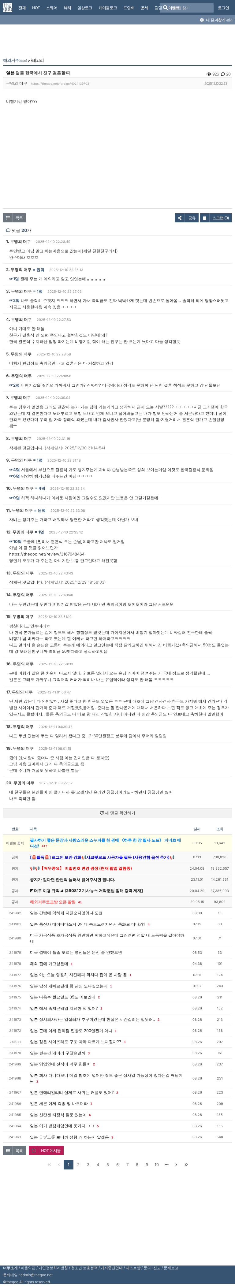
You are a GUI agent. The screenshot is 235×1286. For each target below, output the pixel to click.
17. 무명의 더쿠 (19, 691)
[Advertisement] (117, 42)
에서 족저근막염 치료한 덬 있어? (68, 1008)
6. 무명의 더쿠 (19, 375)
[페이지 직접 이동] (166, 1164)
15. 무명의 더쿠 (19, 616)
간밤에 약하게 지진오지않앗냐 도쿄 (71, 912)
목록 (19, 217)
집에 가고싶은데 (53, 963)
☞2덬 (14, 300)
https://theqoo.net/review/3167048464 (46, 554)
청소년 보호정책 (84, 1268)
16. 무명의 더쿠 (20, 663)
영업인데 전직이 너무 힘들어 (65, 1063)
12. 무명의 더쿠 (19, 532)
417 (44, 846)
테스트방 (133, 1268)
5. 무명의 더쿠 (19, 353)
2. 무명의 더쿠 (19, 269)
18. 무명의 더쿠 (20, 726)
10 (157, 1164)
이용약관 (28, 1268)
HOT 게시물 (51, 1150)
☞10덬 (15, 541)
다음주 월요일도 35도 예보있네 (67, 996)
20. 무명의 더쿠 (20, 782)
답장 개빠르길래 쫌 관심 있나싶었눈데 (73, 985)
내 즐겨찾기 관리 (219, 19)
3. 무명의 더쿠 (19, 291)
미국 (34, 935)
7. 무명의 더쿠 (18, 397)
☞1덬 (14, 278)
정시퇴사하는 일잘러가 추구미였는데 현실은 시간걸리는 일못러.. (97, 1019)
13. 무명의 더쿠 (20, 573)
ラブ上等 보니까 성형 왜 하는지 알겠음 (74, 1137)
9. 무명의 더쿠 (19, 460)
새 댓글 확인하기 (119, 812)
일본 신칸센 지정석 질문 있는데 (58, 1114)
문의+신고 (152, 1268)
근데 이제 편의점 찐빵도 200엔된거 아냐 (75, 1030)
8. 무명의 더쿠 (19, 438)
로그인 (223, 7)
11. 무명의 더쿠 (19, 510)
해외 (34, 963)
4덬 (42, 488)
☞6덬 (14, 476)
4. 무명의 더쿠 (19, 319)
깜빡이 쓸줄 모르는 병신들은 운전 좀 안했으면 (80, 952)
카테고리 (23, 60)
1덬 (40, 291)
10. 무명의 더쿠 (20, 488)
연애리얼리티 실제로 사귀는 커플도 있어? (76, 1092)
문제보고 (171, 1268)
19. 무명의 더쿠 (20, 748)
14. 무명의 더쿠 (20, 594)
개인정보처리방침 (53, 1268)
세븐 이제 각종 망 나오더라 (63, 1103)
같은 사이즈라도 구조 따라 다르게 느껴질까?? (80, 1041)
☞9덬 (14, 497)
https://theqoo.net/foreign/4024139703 (60, 83)
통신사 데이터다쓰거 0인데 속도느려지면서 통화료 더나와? (92, 924)
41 (80, 902)
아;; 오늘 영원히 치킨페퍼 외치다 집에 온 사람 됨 (83, 974)
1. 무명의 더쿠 (18, 241)
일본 (10, 72)
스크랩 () (220, 217)
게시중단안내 (112, 1268)
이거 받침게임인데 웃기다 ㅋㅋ (67, 1125)
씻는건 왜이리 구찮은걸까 (62, 1052)
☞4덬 (14, 469)
